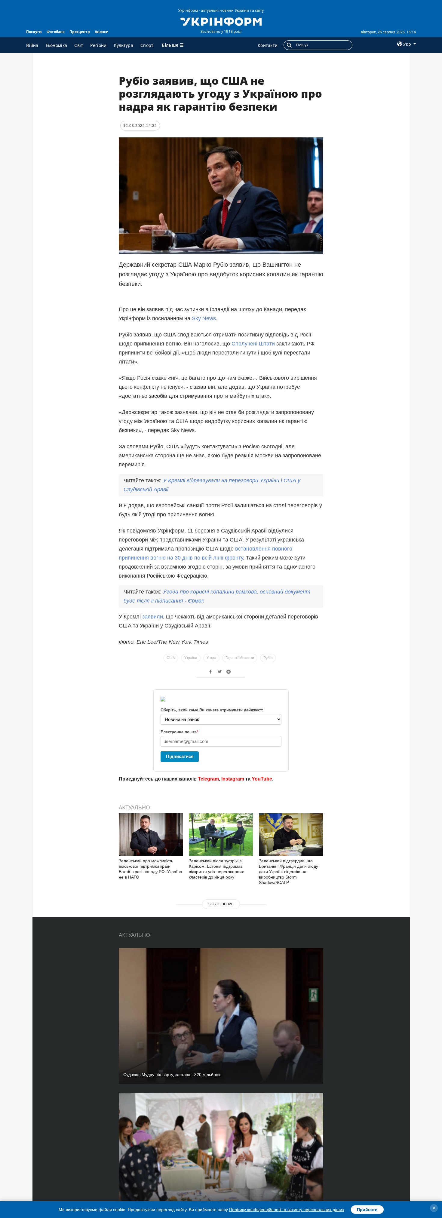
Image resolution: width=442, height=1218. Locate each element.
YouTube (262, 778)
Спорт (147, 45)
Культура (123, 45)
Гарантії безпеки (240, 658)
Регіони (98, 45)
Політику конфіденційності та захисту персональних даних (286, 1209)
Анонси (102, 31)
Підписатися (180, 756)
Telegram (208, 778)
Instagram (232, 778)
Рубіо (268, 658)
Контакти (268, 45)
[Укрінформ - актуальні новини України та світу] (220, 21)
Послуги (34, 31)
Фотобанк (56, 31)
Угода (211, 658)
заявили (152, 617)
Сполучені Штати (252, 344)
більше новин (221, 904)
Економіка (56, 45)
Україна (190, 658)
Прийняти (367, 1209)
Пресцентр (79, 31)
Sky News (204, 318)
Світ (78, 45)
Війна (32, 45)
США (171, 658)
